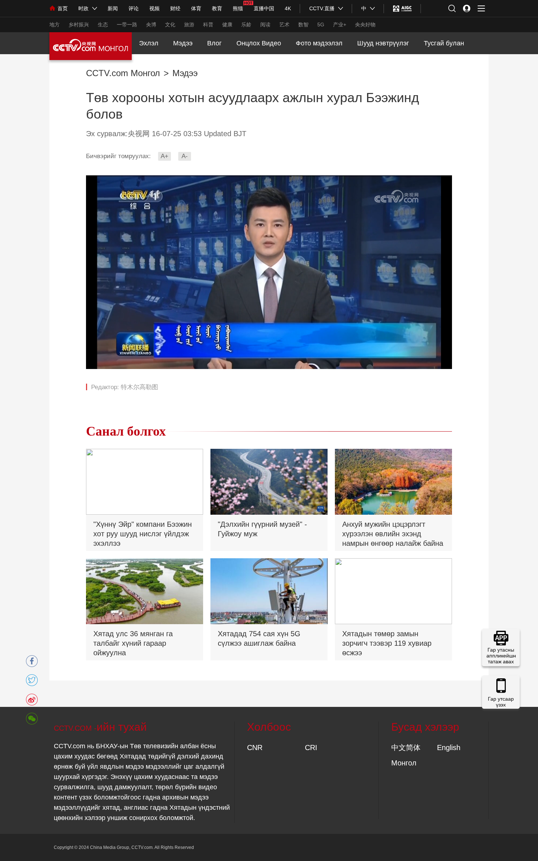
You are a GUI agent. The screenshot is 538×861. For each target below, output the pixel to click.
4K (288, 8)
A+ (164, 156)
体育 (196, 8)
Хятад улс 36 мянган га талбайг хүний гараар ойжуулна (133, 643)
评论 (133, 8)
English (448, 747)
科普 (208, 24)
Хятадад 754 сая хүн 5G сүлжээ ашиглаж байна (259, 638)
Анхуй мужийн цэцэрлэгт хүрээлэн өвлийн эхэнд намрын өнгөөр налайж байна (392, 533)
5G (320, 24)
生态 (103, 24)
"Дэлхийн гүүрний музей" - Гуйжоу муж (262, 529)
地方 (54, 24)
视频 (154, 8)
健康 (227, 24)
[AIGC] (402, 8)
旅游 (189, 24)
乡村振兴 (78, 24)
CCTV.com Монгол (123, 73)
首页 (62, 8)
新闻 (113, 8)
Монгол (403, 763)
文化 (170, 24)
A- (185, 156)
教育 (217, 8)
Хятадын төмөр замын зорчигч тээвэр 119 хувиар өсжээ (386, 643)
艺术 (284, 24)
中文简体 (406, 747)
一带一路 (127, 24)
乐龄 (246, 24)
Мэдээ (185, 73)
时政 (83, 8)
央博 (151, 24)
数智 (303, 24)
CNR (254, 747)
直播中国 (264, 8)
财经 (175, 8)
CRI (311, 747)
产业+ (339, 24)
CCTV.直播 (322, 8)
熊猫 (238, 8)
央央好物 (365, 24)
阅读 (265, 24)
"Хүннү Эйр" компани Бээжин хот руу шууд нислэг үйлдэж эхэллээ (142, 533)
